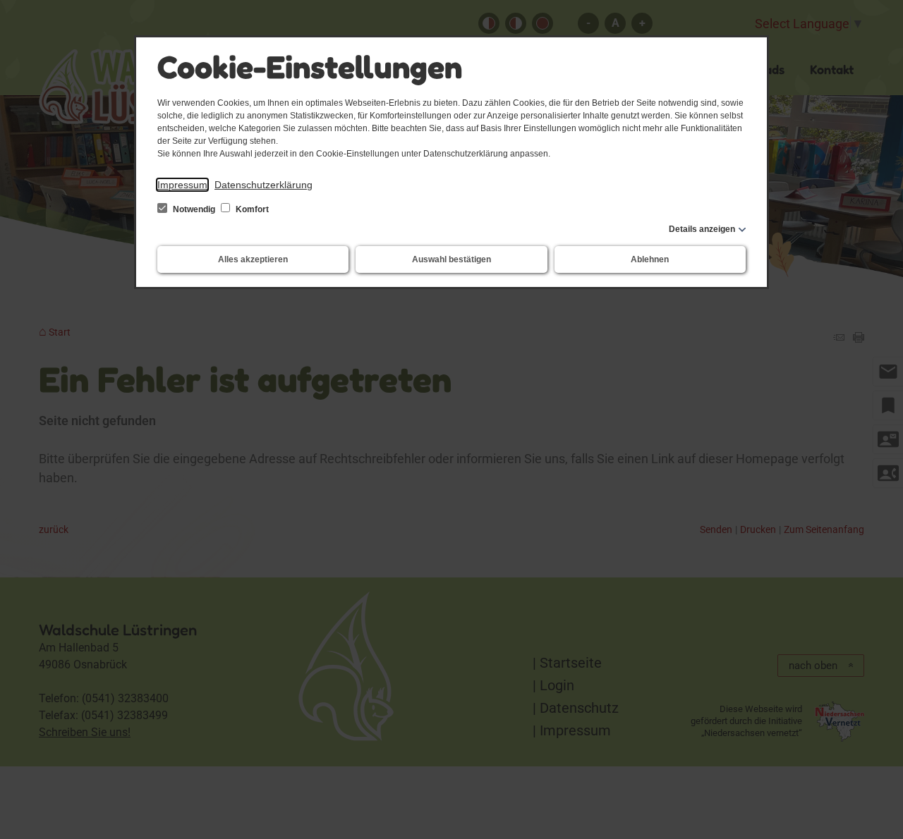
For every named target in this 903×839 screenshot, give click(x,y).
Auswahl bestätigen (451, 259)
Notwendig (194, 209)
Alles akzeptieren (253, 259)
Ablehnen (650, 259)
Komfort (251, 209)
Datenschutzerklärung (263, 184)
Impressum (182, 184)
